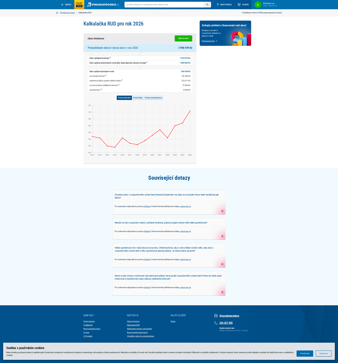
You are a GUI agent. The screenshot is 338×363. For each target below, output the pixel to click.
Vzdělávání (88, 325)
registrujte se (185, 206)
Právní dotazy (89, 321)
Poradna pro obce (67, 13)
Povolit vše (304, 353)
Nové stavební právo (91, 329)
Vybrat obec (183, 38)
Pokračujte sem (208, 41)
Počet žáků (137, 98)
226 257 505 (226, 322)
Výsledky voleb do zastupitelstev (140, 336)
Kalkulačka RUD (133, 325)
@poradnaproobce (229, 315)
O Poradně (87, 336)
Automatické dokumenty (137, 332)
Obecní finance (133, 321)
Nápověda (226, 5)
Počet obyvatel (124, 98)
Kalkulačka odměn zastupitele (139, 329)
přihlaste (147, 206)
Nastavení (324, 353)
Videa (173, 321)
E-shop (86, 332)
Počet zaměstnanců (153, 98)
